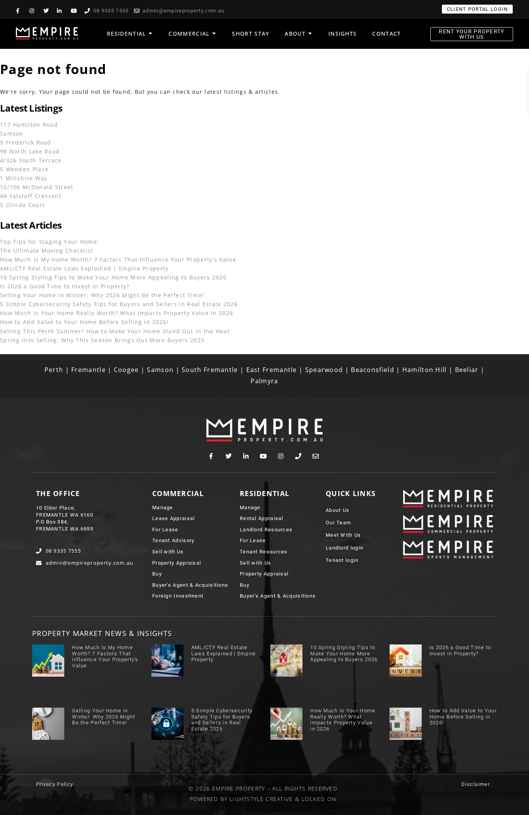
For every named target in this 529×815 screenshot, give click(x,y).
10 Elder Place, (56, 508)
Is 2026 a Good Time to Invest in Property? (65, 286)
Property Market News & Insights (102, 633)
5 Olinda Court (22, 204)
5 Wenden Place (24, 169)
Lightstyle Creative (261, 799)
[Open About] (310, 33)
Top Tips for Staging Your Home (48, 241)
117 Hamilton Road (29, 124)
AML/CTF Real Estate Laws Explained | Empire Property (84, 268)
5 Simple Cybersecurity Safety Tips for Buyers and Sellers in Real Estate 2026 (119, 304)
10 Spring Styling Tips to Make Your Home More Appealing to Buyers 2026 (113, 277)
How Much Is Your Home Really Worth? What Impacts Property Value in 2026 (116, 313)
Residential (264, 493)
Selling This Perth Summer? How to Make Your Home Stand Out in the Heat (115, 331)
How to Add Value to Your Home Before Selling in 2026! (84, 322)
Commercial (178, 493)
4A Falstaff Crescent (31, 196)
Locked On (319, 799)
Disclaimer (475, 784)
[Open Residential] (150, 33)
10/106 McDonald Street (37, 187)
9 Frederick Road (26, 142)
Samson (12, 133)
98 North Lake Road (30, 151)
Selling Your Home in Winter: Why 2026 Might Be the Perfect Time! (102, 295)
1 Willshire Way (24, 178)
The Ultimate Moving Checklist (46, 250)
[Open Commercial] (213, 33)
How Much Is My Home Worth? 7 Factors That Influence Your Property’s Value (118, 259)
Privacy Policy (54, 784)
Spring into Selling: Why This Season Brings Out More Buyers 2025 (102, 340)
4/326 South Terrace (31, 160)
